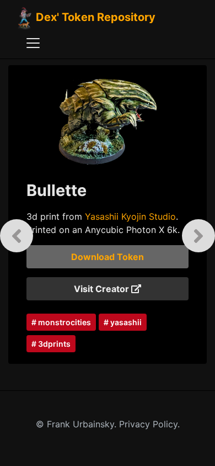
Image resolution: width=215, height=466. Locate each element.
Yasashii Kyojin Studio (130, 216)
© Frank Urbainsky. (77, 424)
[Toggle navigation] (33, 43)
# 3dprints (51, 343)
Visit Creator (102, 288)
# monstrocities (61, 322)
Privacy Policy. (149, 424)
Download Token (107, 256)
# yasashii (123, 322)
